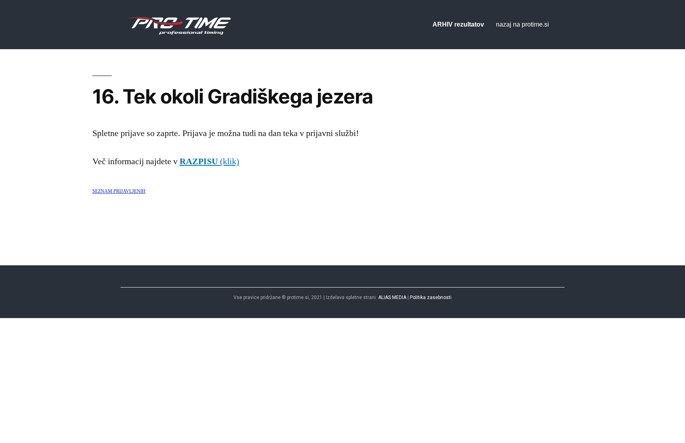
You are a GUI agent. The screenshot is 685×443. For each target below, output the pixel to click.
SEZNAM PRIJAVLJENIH (118, 191)
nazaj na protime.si (522, 24)
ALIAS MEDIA (392, 297)
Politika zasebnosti (431, 297)
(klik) (209, 161)
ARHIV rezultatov (458, 24)
